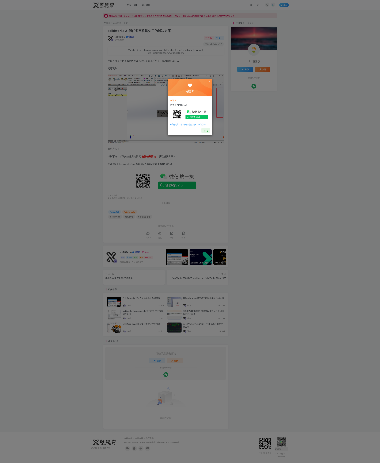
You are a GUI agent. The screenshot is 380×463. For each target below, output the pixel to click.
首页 (206, 130)
